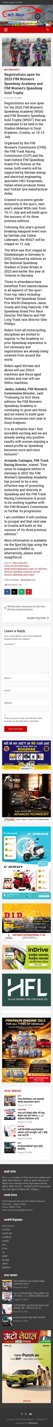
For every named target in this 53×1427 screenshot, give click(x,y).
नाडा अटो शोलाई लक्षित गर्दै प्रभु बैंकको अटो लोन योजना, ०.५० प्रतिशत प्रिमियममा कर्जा (31, 1115)
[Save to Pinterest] (29, 592)
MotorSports (12, 70)
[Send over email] (22, 592)
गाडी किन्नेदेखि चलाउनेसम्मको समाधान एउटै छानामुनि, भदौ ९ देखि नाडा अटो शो (32, 1132)
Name (7, 678)
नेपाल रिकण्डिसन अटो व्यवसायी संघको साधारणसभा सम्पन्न (31, 1100)
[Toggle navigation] (6, 30)
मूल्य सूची (5, 1260)
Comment (9, 644)
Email (7, 690)
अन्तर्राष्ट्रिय (6, 1237)
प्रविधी (4, 1256)
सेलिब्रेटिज (6, 1267)
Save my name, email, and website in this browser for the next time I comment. (23, 719)
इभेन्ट (19, 1096)
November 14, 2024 (13, 98)
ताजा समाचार (12, 1091)
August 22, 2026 (25, 1152)
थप (3, 1252)
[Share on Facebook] (7, 592)
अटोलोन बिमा (22, 1110)
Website (8, 703)
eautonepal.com (27, 580)
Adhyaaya (32, 1423)
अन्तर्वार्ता (5, 1241)
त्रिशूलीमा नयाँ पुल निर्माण (36, 618)
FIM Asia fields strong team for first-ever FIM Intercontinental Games (26, 608)
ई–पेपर (4, 1248)
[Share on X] (14, 592)
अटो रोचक (21, 1126)
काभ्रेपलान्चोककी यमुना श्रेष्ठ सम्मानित (29, 1317)
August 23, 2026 (25, 1105)
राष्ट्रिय (5, 1264)
